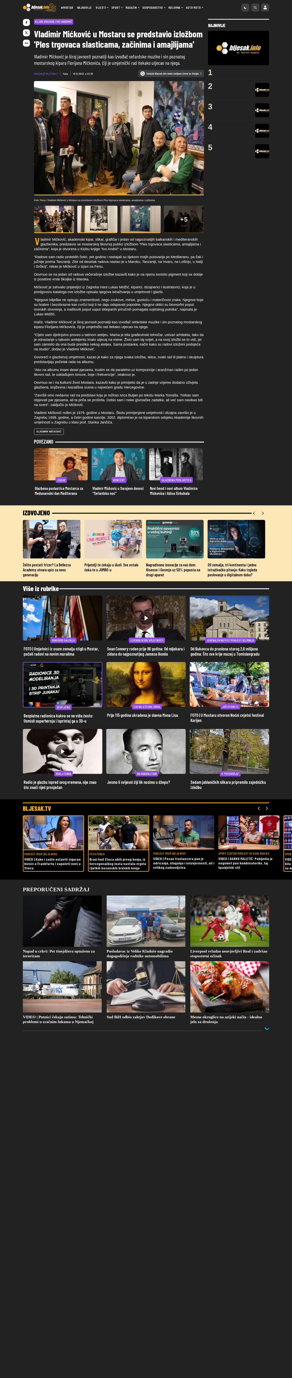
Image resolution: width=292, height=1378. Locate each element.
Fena (65, 73)
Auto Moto (193, 7)
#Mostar (67, 7)
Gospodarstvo (152, 7)
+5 (184, 219)
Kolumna (174, 7)
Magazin (131, 7)
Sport (115, 7)
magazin (38, 73)
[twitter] (26, 32)
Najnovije (84, 7)
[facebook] (26, 22)
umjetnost (51, 73)
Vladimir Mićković (48, 431)
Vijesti (101, 7)
